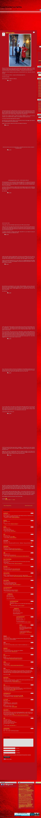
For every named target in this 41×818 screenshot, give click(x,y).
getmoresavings (22, 793)
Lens (25, 795)
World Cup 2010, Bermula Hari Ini (17, 549)
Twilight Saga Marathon (15, 517)
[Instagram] (8, 784)
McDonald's (24, 797)
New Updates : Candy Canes (18, 696)
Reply (32, 520)
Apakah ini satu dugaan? (16, 584)
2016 (20, 784)
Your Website (18, 752)
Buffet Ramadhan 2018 (23, 788)
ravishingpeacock (7, 693)
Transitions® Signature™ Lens (25, 805)
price (32, 798)
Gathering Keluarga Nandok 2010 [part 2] (16, 665)
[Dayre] (12, 784)
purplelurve (5, 513)
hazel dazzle (5, 677)
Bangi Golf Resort (23, 785)
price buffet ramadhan (22, 799)
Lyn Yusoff (5, 699)
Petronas (21, 798)
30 (6, 498)
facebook (29, 790)
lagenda (5, 520)
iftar (20, 795)
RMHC (27, 800)
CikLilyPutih (5, 546)
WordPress (5, 816)
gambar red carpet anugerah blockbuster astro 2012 (25, 791)
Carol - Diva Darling (7, 559)
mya (4, 534)
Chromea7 (26, 789)
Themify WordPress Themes (12, 816)
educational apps (23, 790)
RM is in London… (10, 33)
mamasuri (5, 648)
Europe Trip (6, 499)
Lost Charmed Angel (7, 587)
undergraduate (6, 728)
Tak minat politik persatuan (16, 681)
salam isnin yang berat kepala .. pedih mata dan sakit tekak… (22, 576)
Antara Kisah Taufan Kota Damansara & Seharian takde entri (19, 556)
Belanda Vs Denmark (14, 523)
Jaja (4, 684)
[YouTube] (6, 784)
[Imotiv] (11, 784)
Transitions (22, 805)
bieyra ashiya (6, 580)
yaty (4, 718)
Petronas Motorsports (27, 798)
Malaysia (20, 796)
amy (4, 654)
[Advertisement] (20, 2)
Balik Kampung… (12, 690)
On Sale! (22, 605)
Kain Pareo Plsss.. (13, 725)
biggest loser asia (14, 651)
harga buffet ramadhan (29, 793)
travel (30, 806)
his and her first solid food (16, 569)
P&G (31, 797)
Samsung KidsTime (22, 804)
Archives (39, 122)
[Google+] (5, 784)
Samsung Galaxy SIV (27, 802)
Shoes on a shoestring (18, 563)
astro (26, 784)
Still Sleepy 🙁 (14, 706)
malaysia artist (25, 796)
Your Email (17, 750)
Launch (22, 795)
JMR (4, 552)
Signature (30, 804)
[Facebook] (3, 784)
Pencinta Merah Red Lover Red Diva (11, 7)
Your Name (17, 748)
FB (32, 790)
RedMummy (16, 608)
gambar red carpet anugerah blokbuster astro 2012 (25, 792)
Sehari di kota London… (29, 505)
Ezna (39, 106)
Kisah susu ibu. (13, 531)
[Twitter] (1, 784)
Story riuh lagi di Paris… (8, 505)
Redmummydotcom (22, 800)
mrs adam (5, 566)
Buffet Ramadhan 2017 (27, 786)
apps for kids (23, 784)
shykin (4, 526)
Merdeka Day (28, 797)
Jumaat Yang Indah (13, 537)
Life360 (29, 795)
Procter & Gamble (29, 799)
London (9, 499)
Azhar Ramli (5, 709)
